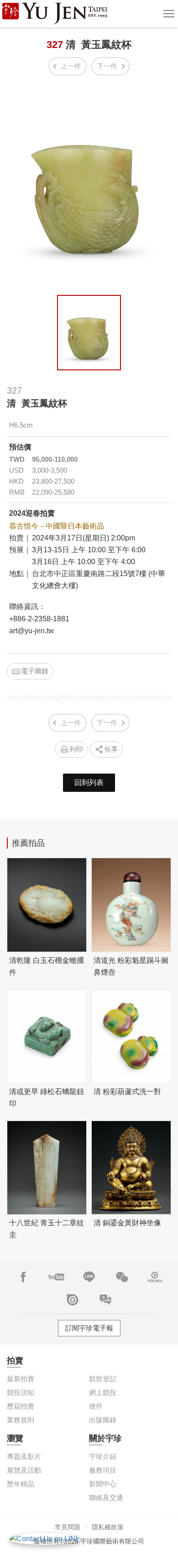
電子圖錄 (34, 671)
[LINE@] (89, 1277)
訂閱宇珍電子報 (89, 1328)
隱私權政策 (108, 1527)
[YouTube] (56, 1277)
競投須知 (20, 1392)
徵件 (96, 1406)
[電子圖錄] (72, 1300)
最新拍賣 (20, 1379)
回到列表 (89, 782)
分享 (111, 749)
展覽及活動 (24, 1470)
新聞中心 (102, 1484)
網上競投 (102, 1392)
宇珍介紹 (102, 1456)
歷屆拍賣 (20, 1406)
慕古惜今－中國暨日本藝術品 (56, 526)
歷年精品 (20, 1484)
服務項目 (102, 1470)
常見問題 (67, 1527)
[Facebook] (23, 1277)
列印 (76, 749)
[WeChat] (122, 1277)
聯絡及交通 (106, 1497)
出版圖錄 (102, 1420)
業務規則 (20, 1420)
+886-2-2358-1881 (39, 619)
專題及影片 (24, 1456)
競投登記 (102, 1379)
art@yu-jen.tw (31, 631)
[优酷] (155, 1277)
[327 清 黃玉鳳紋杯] (89, 332)
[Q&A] (105, 1300)
